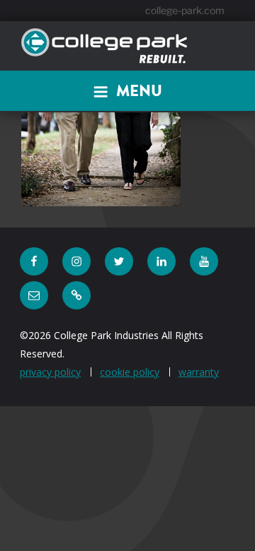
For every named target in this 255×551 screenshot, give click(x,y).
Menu (139, 91)
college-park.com (185, 10)
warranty (198, 372)
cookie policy (129, 372)
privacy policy (50, 372)
